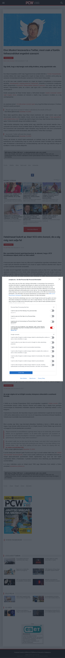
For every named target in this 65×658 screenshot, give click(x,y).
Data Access (32, 378)
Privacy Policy (41, 378)
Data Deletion (23, 378)
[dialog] (32, 329)
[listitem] (32, 307)
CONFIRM (21, 372)
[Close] (59, 279)
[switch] (52, 311)
